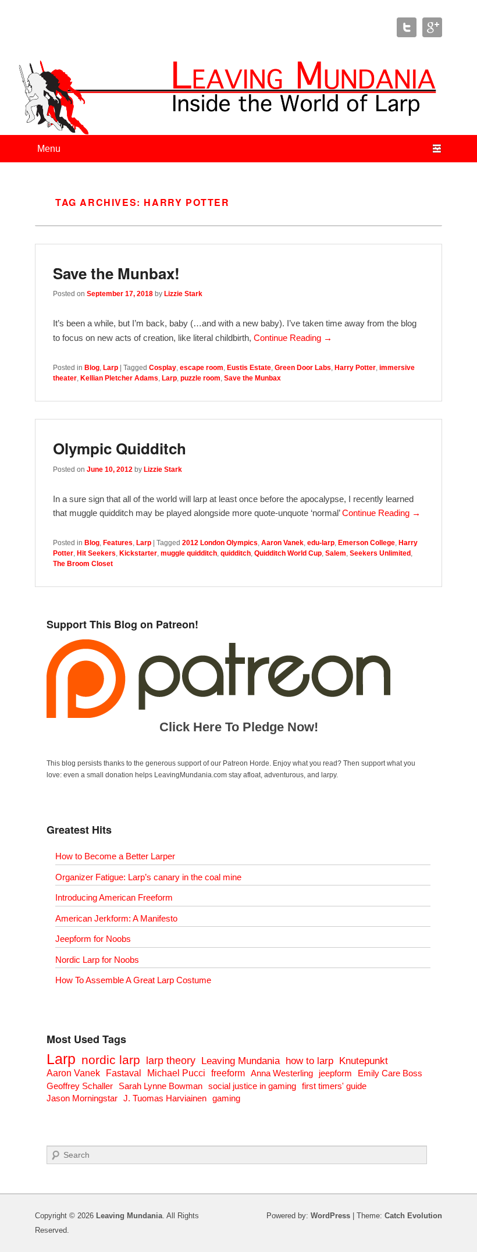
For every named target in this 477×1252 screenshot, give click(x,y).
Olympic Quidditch (119, 448)
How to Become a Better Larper (115, 856)
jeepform (335, 1073)
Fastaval (123, 1073)
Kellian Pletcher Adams (119, 378)
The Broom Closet (83, 564)
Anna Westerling (282, 1073)
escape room (201, 368)
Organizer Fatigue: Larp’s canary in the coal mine (148, 877)
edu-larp (320, 543)
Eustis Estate (249, 368)
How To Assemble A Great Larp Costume (133, 980)
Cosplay (162, 368)
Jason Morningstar (82, 1098)
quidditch (235, 553)
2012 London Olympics (220, 543)
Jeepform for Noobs (93, 939)
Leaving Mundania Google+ (432, 27)
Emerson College (366, 543)
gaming (226, 1098)
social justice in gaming (252, 1086)
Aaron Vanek (282, 543)
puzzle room (200, 378)
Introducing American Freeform (114, 897)
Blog (91, 368)
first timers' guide (334, 1086)
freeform (228, 1073)
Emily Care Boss (390, 1073)
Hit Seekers (96, 553)
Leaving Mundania (240, 1060)
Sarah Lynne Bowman (160, 1086)
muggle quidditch (189, 553)
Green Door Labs (303, 368)
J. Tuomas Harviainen (165, 1098)
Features (118, 543)
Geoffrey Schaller (80, 1086)
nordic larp (110, 1059)
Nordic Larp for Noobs (97, 960)
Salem (335, 553)
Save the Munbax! (116, 273)
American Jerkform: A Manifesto (116, 918)
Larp (110, 368)
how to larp (309, 1060)
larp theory (170, 1060)
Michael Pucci (176, 1073)
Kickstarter (138, 553)
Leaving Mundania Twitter (407, 27)
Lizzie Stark (183, 294)
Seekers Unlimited (380, 553)
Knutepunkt (363, 1060)
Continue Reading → (293, 338)
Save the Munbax (252, 378)
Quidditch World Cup (288, 553)
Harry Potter (355, 368)
